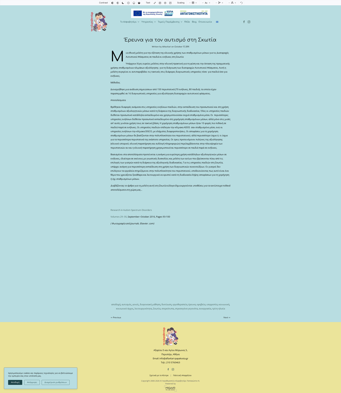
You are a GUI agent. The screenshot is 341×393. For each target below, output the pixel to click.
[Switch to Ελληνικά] (217, 22)
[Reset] (241, 2)
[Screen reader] (165, 2)
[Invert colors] (112, 2)
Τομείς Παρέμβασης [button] (169, 22)
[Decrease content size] (190, 3)
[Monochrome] (117, 2)
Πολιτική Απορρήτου (182, 375)
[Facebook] (244, 22)
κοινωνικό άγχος (124, 308)
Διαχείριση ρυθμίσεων (55, 382)
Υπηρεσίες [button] (147, 22)
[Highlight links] (154, 2)
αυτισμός (126, 304)
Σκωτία (157, 308)
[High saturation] (139, 2)
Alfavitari (166, 47)
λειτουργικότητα (143, 308)
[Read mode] (170, 2)
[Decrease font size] (203, 3)
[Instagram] (248, 22)
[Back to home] (99, 22)
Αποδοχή (15, 382)
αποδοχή (116, 304)
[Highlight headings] (160, 2)
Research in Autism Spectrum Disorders (131, 210)
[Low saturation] (134, 2)
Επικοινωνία (205, 22)
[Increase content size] (196, 3)
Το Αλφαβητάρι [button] (128, 22)
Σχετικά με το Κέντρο (159, 375)
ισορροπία (212, 304)
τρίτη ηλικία (218, 308)
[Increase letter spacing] (235, 3)
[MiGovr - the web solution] (170, 388)
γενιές (135, 304)
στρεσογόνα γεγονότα (186, 308)
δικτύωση (166, 304)
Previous (117, 318)
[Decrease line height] (216, 3)
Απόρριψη (32, 382)
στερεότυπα (168, 308)
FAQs (187, 22)
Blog (194, 22)
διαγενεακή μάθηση (150, 304)
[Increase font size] (210, 3)
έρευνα (192, 304)
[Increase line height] (222, 3)
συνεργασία (205, 308)
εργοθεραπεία (180, 304)
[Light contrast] (128, 2)
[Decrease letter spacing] (229, 3)
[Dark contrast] (123, 2)
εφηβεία (201, 304)
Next (226, 318)
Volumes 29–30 (119, 216)
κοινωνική (224, 304)
